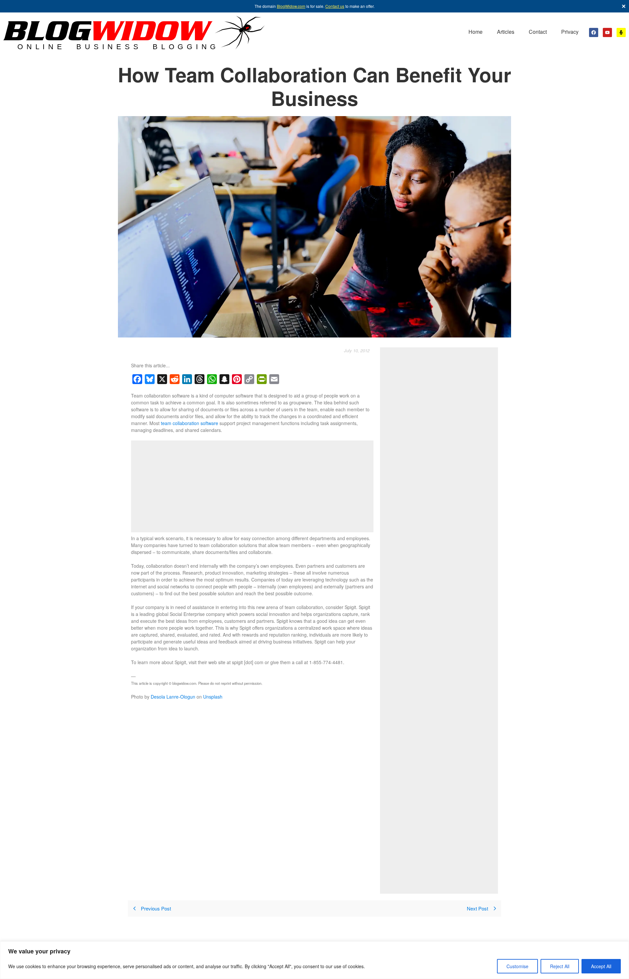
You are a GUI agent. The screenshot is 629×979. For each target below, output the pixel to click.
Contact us (334, 6)
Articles (505, 31)
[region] (314, 960)
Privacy (570, 31)
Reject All (559, 966)
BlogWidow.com (291, 6)
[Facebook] (593, 32)
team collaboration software (189, 423)
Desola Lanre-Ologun (173, 696)
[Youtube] (607, 32)
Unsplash (212, 696)
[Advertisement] (252, 486)
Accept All (601, 966)
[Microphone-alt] (621, 32)
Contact (538, 31)
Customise (517, 966)
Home (475, 31)
